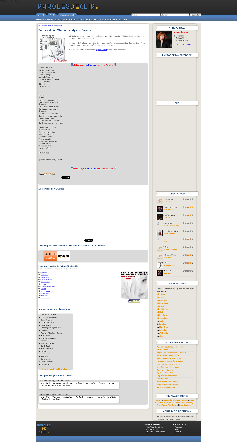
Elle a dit (44, 272)
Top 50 (52, 15)
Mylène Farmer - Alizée (166, 373)
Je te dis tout (45, 298)
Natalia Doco (169, 403)
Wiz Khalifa (163, 333)
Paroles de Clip (68, 9)
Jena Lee (162, 324)
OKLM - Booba (162, 350)
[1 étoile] (45, 174)
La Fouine (163, 330)
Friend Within (162, 405)
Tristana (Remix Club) (48, 338)
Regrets (43, 351)
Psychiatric (45, 356)
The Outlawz (173, 405)
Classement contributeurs (155, 432)
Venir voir (167, 257)
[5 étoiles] (54, 174)
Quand (43, 284)
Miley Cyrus (163, 315)
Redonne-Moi (45, 354)
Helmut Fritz (163, 318)
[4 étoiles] (52, 174)
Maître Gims (163, 303)
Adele (161, 321)
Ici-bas (43, 289)
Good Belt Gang (185, 405)
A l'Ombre (44, 275)
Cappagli (158, 400)
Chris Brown (164, 327)
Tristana (44, 341)
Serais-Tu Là (45, 346)
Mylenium (44, 330)
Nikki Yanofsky (187, 403)
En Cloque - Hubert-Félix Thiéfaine (170, 361)
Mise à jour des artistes (154, 427)
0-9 (125, 20)
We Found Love (169, 265)
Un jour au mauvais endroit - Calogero (171, 353)
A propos (178, 427)
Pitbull (160, 312)
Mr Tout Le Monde (170, 249)
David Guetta (163, 309)
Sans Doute (168, 202)
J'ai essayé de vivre (48, 286)
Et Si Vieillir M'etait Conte (49, 317)
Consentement (46, 359)
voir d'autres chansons (182, 44)
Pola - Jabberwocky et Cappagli (169, 358)
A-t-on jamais (45, 291)
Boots (178, 403)
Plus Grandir (45, 364)
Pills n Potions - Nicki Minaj (167, 381)
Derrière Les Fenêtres (48, 315)
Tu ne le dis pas (46, 279)
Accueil (41, 15)
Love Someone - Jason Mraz (168, 367)
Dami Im (184, 400)
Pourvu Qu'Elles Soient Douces (51, 333)
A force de (44, 295)
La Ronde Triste (46, 325)
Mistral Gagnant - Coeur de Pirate (170, 364)
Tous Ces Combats (47, 343)
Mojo (165, 241)
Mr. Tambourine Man (171, 225)
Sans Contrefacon (47, 348)
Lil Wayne (162, 306)
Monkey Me (45, 277)
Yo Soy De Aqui (169, 210)
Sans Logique (45, 335)
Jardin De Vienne (47, 320)
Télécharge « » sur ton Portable (93, 65)
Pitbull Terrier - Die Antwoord (168, 384)
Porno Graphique (47, 361)
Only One (167, 273)
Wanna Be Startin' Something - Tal (170, 347)
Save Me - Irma (162, 379)
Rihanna (161, 294)
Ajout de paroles (152, 429)
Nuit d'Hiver (45, 293)
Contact (178, 432)
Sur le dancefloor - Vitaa (166, 387)
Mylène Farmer (101, 50)
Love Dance (45, 282)
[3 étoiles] (50, 174)
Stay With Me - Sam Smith (167, 376)
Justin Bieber (163, 300)
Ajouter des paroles (68, 15)
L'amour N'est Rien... (48, 322)
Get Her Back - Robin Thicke (168, 356)
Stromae (161, 297)
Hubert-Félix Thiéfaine (171, 400)
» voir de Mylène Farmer (54, 369)
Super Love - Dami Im (165, 370)
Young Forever (169, 233)
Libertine (166, 217)
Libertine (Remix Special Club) (51, 328)
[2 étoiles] (47, 174)
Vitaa (161, 336)
